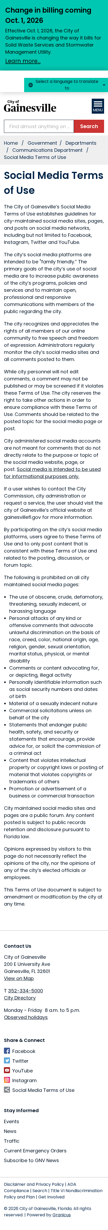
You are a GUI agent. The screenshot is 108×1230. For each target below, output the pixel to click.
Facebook (23, 1051)
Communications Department (48, 150)
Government (42, 143)
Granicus (61, 1215)
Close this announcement (101, 6)
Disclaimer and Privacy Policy (34, 1184)
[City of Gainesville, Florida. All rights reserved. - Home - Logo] (30, 106)
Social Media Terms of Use (43, 1090)
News (10, 1131)
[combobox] (66, 85)
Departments (81, 143)
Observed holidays (26, 1017)
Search (40, 1191)
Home (11, 143)
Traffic (11, 1141)
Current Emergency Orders (35, 1150)
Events (11, 1121)
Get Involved (51, 1197)
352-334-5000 (25, 990)
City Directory (20, 998)
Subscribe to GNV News (31, 1160)
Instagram (24, 1080)
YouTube (22, 1070)
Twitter (20, 1061)
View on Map (19, 978)
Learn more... (23, 61)
